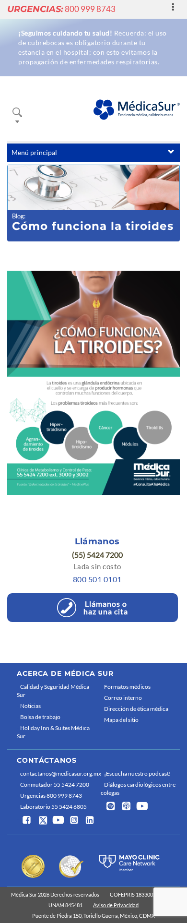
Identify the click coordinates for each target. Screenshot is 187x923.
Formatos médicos (127, 686)
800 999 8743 (61, 9)
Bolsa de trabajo (40, 716)
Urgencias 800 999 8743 (51, 795)
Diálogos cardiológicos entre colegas (138, 788)
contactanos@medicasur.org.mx (58, 773)
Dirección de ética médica (136, 708)
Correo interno (123, 697)
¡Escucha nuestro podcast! (137, 773)
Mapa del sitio (121, 719)
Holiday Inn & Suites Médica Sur (53, 732)
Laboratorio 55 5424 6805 (53, 806)
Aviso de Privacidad (116, 905)
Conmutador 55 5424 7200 (54, 784)
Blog (18, 216)
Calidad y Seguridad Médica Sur (53, 690)
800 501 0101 (97, 579)
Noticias (30, 705)
